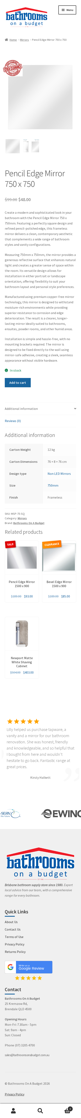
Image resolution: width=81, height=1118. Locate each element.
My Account (13, 1111)
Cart (62, 1107)
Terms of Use (14, 937)
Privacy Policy (14, 944)
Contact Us (13, 929)
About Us (11, 922)
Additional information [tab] (21, 409)
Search (40, 1111)
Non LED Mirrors (59, 473)
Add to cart (17, 382)
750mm (53, 485)
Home (13, 40)
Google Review (31, 967)
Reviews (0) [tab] (13, 421)
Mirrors (24, 40)
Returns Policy (15, 952)
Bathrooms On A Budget (28, 523)
